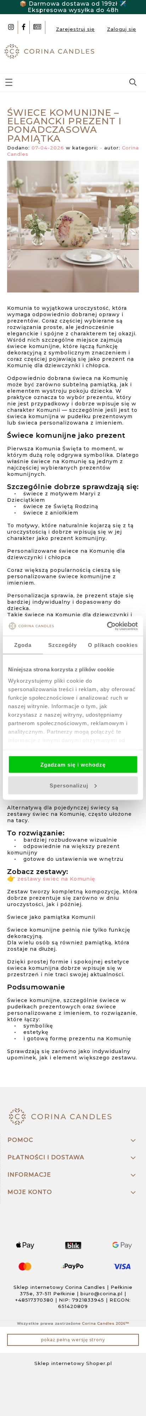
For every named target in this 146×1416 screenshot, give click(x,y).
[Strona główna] (51, 50)
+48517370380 (34, 1300)
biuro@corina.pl (101, 1293)
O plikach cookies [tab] (113, 645)
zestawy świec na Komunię (56, 879)
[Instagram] (11, 27)
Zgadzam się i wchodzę (73, 765)
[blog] (37, 27)
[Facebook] (24, 27)
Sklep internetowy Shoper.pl (73, 1363)
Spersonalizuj (69, 785)
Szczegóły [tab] (62, 645)
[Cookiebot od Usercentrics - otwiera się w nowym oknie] (107, 626)
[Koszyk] (134, 53)
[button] (9, 81)
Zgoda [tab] (23, 645)
